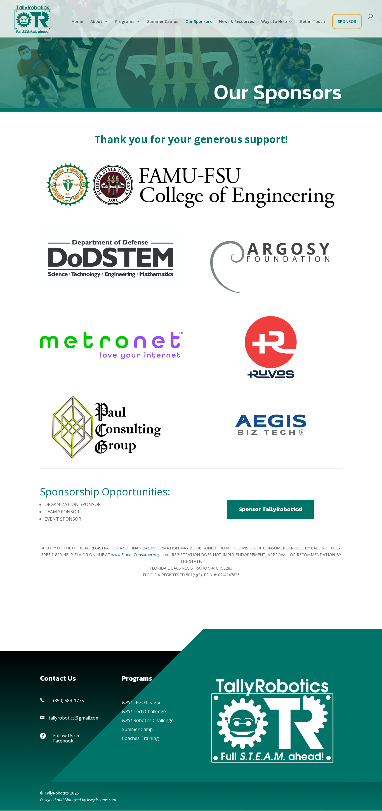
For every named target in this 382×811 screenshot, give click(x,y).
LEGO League (142, 702)
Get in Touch (312, 22)
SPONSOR (347, 21)
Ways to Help (274, 22)
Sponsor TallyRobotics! (270, 509)
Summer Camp (137, 729)
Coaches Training (140, 738)
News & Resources (236, 22)
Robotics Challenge (148, 720)
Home (77, 22)
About (96, 22)
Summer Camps (162, 22)
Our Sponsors (198, 22)
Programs (124, 22)
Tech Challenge (144, 711)
